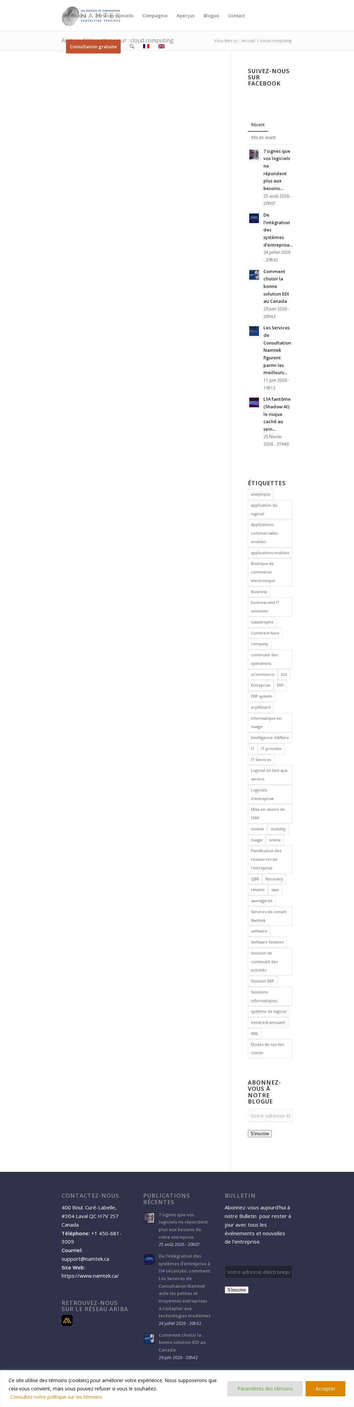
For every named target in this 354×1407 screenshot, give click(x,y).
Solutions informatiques (264, 996)
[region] (177, 1388)
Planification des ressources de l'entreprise (266, 859)
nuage (256, 839)
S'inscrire (260, 1133)
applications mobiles (270, 552)
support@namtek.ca (85, 1258)
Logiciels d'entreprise (262, 794)
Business (259, 591)
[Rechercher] (132, 46)
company (259, 643)
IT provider (271, 748)
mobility (278, 828)
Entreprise (260, 685)
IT (252, 748)
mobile (257, 828)
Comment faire (265, 633)
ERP (280, 685)
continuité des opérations (264, 659)
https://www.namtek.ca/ (90, 1275)
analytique (260, 494)
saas (275, 889)
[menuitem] (76, 15)
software (259, 931)
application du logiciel (264, 509)
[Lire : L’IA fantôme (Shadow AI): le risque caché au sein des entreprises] (254, 402)
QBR (255, 878)
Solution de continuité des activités (264, 961)
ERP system (261, 696)
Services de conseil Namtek (269, 916)
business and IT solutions (265, 606)
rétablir (258, 889)
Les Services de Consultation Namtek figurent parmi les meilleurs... (277, 350)
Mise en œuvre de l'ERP (268, 813)
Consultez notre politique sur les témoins (56, 1397)
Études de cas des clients (267, 1049)
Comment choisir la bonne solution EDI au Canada (276, 286)
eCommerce (262, 674)
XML (255, 1033)
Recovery (274, 878)
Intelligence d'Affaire (270, 737)
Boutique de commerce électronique (263, 572)
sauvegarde (261, 900)
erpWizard (260, 707)
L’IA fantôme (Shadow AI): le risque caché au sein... (277, 414)
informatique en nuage (266, 722)
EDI (284, 674)
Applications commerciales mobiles (264, 533)
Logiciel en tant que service (269, 774)
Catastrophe (262, 622)
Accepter (325, 1388)
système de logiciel (269, 1011)
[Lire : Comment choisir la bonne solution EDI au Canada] (254, 275)
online (275, 839)
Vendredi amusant (268, 1022)
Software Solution (267, 942)
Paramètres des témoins (265, 1388)
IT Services (261, 759)
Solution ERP (262, 981)
